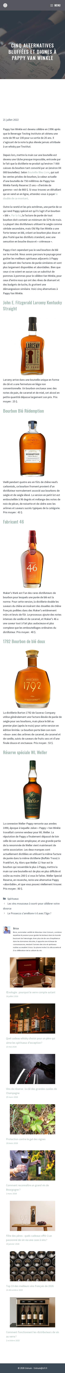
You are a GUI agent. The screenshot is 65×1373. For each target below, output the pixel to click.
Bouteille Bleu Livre (38, 172)
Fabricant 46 (13, 522)
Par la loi (16, 215)
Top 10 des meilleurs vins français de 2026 (30, 1286)
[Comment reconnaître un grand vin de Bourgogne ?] (32, 1178)
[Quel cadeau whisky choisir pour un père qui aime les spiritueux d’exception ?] (32, 1031)
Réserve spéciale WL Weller (25, 752)
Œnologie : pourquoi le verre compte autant (30, 992)
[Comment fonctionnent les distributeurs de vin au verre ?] (32, 1325)
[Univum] (5, 5)
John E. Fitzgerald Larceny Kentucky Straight (32, 305)
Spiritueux (13, 898)
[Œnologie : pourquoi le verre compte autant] (32, 985)
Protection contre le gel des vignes (26, 1139)
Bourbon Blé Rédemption (23, 411)
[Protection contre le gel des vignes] (32, 1132)
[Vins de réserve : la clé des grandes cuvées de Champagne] (32, 1081)
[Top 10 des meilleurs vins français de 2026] (32, 1279)
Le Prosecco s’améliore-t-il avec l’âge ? (29, 913)
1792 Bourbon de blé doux (24, 641)
